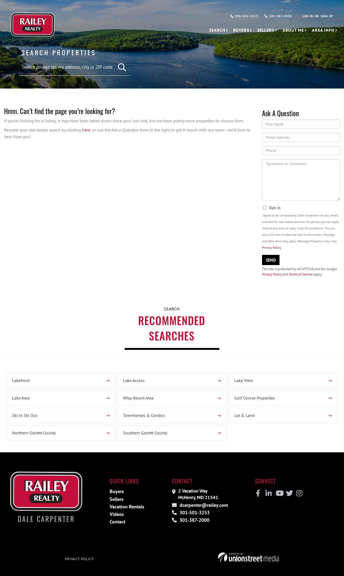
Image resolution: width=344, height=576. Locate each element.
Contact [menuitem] (117, 522)
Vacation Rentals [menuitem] (127, 507)
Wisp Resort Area (138, 398)
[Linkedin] (268, 493)
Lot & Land (244, 415)
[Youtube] (278, 493)
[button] (122, 67)
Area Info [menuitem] (323, 30)
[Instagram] (299, 493)
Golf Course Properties (254, 398)
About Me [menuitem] (293, 30)
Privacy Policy (271, 247)
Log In (308, 16)
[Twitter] (289, 493)
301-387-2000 (280, 16)
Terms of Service (301, 274)
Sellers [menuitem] (265, 30)
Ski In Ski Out (24, 415)
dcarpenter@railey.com (203, 505)
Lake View (243, 380)
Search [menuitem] (217, 30)
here (86, 130)
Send (271, 260)
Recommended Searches (171, 328)
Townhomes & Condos (144, 415)
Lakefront (21, 380)
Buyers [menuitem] (241, 30)
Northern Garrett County (34, 432)
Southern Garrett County (145, 432)
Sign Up (327, 16)
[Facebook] (258, 493)
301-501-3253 (246, 16)
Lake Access (134, 380)
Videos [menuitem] (117, 514)
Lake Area (21, 398)
